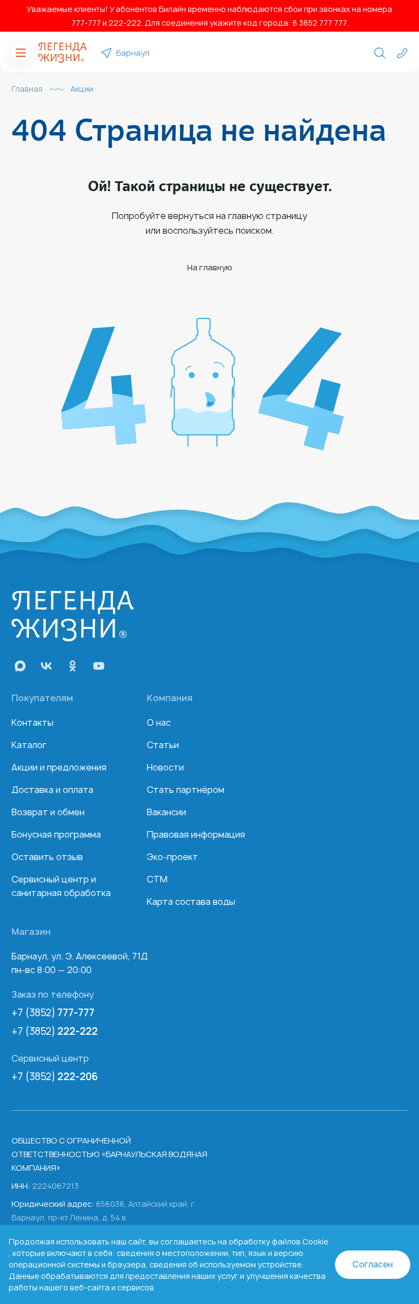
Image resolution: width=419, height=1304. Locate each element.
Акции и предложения (58, 767)
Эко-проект (172, 857)
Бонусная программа (56, 834)
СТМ (157, 879)
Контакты (32, 722)
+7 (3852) (52, 1013)
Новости (165, 767)
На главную (209, 267)
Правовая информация (196, 834)
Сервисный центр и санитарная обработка (61, 886)
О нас (159, 722)
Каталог (28, 745)
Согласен (372, 1264)
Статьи (163, 745)
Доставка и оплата (52, 790)
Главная (27, 89)
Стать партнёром (185, 790)
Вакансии (166, 812)
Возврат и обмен (48, 812)
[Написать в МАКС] (20, 666)
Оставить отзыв (47, 857)
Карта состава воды (191, 902)
